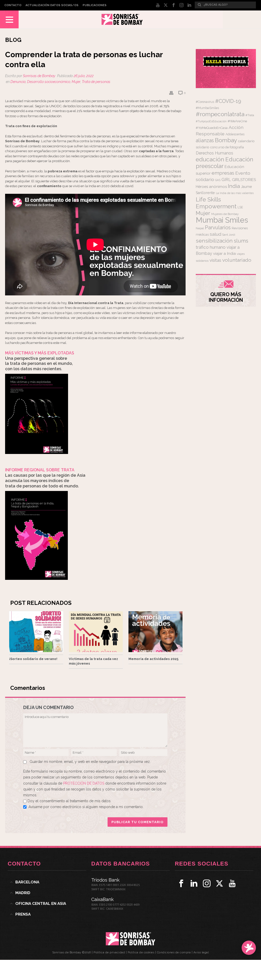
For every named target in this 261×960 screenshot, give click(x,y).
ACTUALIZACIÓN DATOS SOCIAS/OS (52, 5)
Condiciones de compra (174, 952)
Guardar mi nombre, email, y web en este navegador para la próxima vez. (90, 762)
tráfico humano (211, 247)
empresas (223, 173)
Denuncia (17, 82)
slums (241, 241)
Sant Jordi (228, 234)
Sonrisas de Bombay (39, 76)
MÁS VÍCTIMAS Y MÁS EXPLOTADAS (39, 353)
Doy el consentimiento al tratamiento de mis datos (69, 801)
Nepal (200, 228)
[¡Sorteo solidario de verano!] (36, 631)
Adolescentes (235, 134)
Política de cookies (141, 952)
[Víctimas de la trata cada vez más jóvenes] (96, 631)
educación (210, 159)
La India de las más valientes (235, 193)
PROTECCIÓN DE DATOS (84, 783)
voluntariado (236, 260)
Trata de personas (96, 82)
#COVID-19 (228, 101)
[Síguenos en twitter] (219, 883)
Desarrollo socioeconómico (48, 82)
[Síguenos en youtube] (232, 883)
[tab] (47, 882)
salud (215, 234)
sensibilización (214, 240)
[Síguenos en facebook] (181, 883)
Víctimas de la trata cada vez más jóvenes (93, 661)
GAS (217, 180)
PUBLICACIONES (95, 5)
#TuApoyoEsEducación (211, 121)
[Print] (171, 93)
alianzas (205, 140)
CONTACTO (12, 5)
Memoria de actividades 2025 (153, 659)
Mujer (76, 82)
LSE (240, 207)
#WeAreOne (237, 121)
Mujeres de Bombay (225, 214)
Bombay (226, 140)
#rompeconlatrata (220, 114)
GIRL (226, 179)
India (234, 186)
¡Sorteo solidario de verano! (33, 659)
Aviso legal (201, 952)
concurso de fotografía (227, 147)
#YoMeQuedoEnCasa (212, 128)
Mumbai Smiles (222, 219)
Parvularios (218, 228)
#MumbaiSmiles (207, 108)
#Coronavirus (205, 102)
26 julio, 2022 (84, 76)
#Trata (249, 115)
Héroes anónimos (211, 186)
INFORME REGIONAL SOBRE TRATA (39, 469)
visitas (215, 260)
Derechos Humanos (214, 153)
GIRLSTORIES (244, 179)
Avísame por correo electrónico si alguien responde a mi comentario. (86, 807)
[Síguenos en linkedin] (194, 883)
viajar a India (224, 253)
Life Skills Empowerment (216, 203)
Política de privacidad (109, 952)
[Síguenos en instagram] (206, 883)
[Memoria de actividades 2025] (155, 631)
